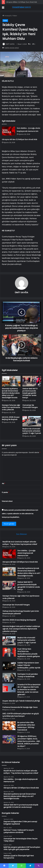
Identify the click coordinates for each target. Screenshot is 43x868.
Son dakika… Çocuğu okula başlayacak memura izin (26, 553)
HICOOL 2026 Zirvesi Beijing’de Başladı (10, 418)
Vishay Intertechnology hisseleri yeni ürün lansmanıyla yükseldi (21, 612)
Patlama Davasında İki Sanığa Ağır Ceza (20, 707)
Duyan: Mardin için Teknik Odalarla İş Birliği (21, 701)
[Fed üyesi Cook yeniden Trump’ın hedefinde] (9, 677)
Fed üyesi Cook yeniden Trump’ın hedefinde (27, 675)
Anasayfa (7, 16)
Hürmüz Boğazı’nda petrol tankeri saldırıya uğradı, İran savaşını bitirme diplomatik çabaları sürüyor (21, 628)
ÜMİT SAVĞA (10, 44)
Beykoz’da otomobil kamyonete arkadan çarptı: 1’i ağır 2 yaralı (31, 431)
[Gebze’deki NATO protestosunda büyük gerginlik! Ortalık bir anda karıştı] (31, 381)
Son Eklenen (21, 534)
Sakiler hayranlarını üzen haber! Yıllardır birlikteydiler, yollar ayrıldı (28, 665)
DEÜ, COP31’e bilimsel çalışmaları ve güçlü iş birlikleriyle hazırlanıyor (21, 714)
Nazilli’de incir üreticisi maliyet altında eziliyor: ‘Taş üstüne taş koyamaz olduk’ (20, 543)
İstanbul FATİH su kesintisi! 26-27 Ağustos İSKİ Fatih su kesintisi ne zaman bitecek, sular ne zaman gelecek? (28, 689)
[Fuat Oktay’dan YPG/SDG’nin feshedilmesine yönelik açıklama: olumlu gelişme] (9, 652)
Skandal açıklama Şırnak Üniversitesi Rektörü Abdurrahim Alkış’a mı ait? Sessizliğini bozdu (11, 393)
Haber (15, 16)
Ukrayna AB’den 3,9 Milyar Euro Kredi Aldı (21, 2)
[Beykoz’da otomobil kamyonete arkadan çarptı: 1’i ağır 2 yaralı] (31, 421)
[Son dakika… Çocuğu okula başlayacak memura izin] (8, 131)
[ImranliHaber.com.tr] (21, 7)
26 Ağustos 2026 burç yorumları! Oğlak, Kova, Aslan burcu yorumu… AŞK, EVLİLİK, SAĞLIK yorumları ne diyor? (28, 741)
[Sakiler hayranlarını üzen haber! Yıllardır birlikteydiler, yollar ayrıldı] (9, 666)
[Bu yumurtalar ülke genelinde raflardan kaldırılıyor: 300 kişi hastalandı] (9, 725)
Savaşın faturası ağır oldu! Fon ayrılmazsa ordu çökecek (11, 407)
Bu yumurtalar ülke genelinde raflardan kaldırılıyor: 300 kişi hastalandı (26, 726)
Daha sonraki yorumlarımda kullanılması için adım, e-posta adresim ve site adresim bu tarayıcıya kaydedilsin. (20, 513)
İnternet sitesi (7, 501)
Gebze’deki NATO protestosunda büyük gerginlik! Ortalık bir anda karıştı (30, 393)
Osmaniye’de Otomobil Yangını (30, 406)
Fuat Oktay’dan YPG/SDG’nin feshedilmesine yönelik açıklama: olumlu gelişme (28, 653)
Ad (3, 483)
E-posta (5, 492)
